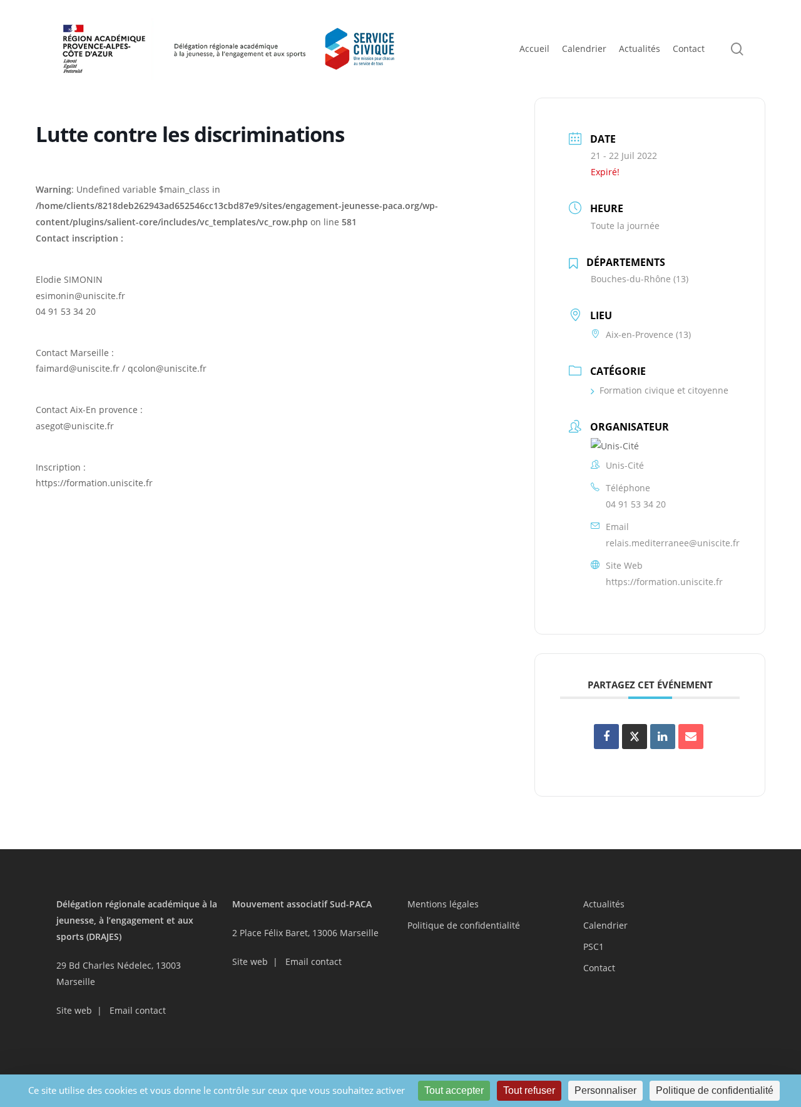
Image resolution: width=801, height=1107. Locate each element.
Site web (74, 1010)
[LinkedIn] (662, 736)
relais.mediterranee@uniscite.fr (673, 543)
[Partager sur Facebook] (606, 736)
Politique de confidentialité (463, 925)
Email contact (138, 1010)
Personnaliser (605, 1090)
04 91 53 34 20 (636, 504)
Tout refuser (529, 1090)
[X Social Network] (634, 736)
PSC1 (593, 946)
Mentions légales (443, 904)
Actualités (604, 904)
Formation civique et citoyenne (663, 390)
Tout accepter (454, 1090)
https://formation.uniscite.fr (664, 582)
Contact (599, 968)
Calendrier (605, 925)
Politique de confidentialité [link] (714, 1090)
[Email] (690, 736)
